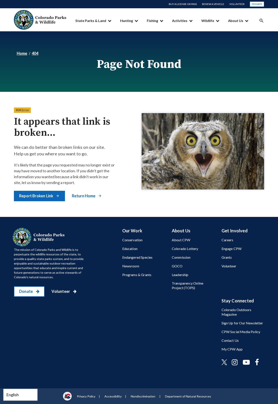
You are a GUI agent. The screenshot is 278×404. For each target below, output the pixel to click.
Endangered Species (137, 257)
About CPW (181, 240)
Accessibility (113, 396)
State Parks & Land (90, 20)
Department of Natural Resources (188, 396)
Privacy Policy (86, 396)
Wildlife (207, 20)
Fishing (152, 20)
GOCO (177, 266)
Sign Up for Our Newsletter (242, 323)
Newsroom (130, 266)
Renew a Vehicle (213, 4)
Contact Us (230, 340)
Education (129, 248)
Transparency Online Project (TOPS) (187, 285)
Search (261, 20)
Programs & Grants (137, 275)
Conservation (132, 240)
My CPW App (232, 349)
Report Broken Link (36, 195)
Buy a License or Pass (183, 4)
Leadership (180, 275)
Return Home (84, 195)
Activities (179, 20)
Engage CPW (232, 248)
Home (22, 53)
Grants (227, 257)
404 (35, 53)
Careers (227, 240)
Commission (181, 257)
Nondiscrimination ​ (143, 396)
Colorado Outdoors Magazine (237, 312)
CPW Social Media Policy (241, 332)
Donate (257, 4)
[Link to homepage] (39, 237)
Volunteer (237, 4)
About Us (235, 20)
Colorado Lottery (185, 248)
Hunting (126, 20)
